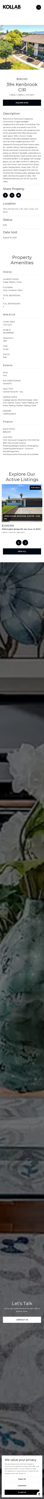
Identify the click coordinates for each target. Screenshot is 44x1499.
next (25, 542)
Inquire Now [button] (22, 103)
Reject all (22, 1479)
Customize (22, 1486)
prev (19, 542)
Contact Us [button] (22, 1320)
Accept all (22, 1492)
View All (22, 551)
